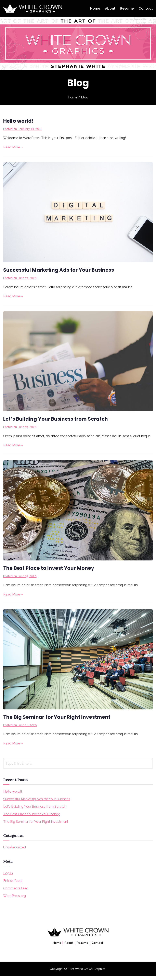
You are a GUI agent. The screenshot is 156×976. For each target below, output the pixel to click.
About (110, 8)
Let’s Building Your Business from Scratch (55, 419)
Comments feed (15, 888)
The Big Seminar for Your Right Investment (56, 717)
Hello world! (18, 121)
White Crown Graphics (90, 968)
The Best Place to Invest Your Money (48, 568)
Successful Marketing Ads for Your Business (58, 270)
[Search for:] (78, 763)
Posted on (22, 129)
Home (95, 8)
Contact (146, 8)
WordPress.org (14, 896)
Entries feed (12, 881)
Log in (8, 873)
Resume (127, 8)
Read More (11, 147)
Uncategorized (14, 847)
